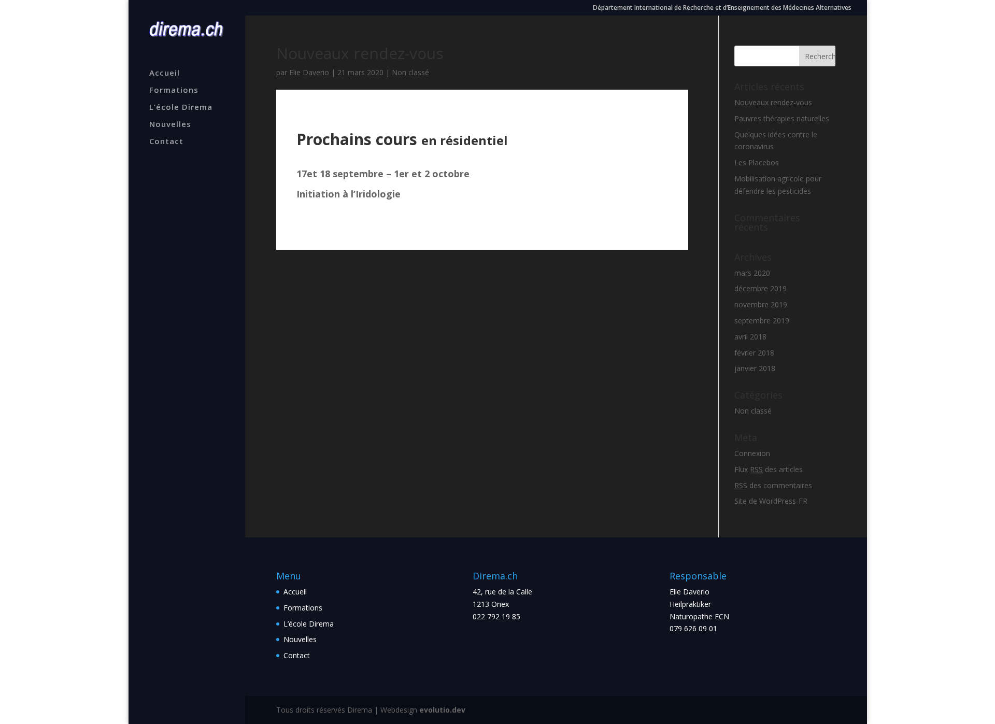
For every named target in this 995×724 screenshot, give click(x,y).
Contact (166, 141)
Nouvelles (170, 124)
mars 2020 (752, 273)
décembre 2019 (760, 288)
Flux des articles (768, 469)
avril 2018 (750, 337)
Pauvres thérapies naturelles (781, 118)
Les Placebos (756, 162)
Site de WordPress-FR (770, 501)
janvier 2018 (754, 368)
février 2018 (754, 353)
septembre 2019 (761, 320)
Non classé (410, 72)
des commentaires (773, 485)
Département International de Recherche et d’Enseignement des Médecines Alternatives (722, 8)
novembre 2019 (760, 304)
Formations (173, 90)
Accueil (164, 73)
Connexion (752, 453)
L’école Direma (180, 107)
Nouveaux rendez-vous (773, 102)
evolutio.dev (442, 710)
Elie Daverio (309, 72)
